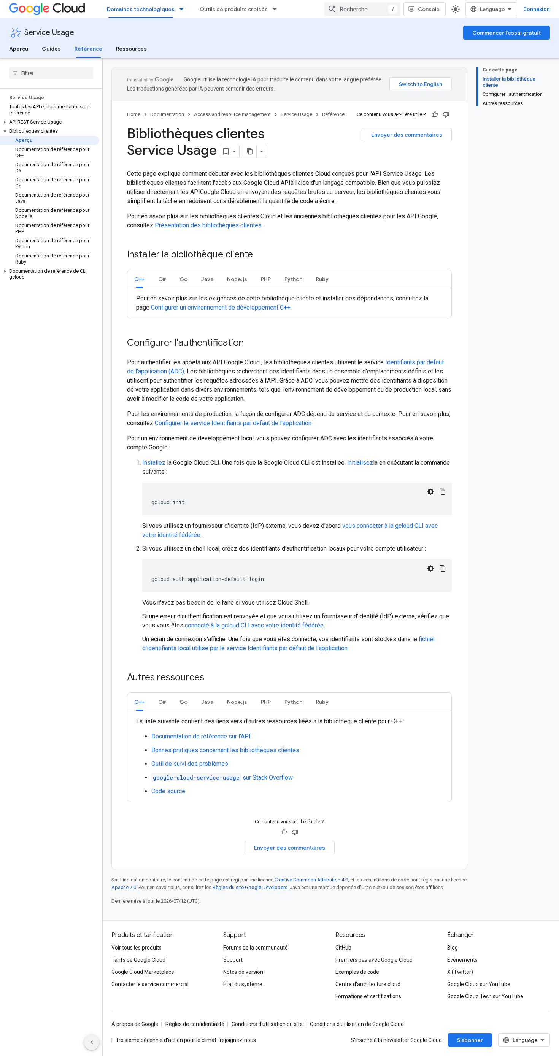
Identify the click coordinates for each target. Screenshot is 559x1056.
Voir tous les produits (136, 948)
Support (233, 960)
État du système (242, 984)
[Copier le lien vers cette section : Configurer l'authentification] (251, 343)
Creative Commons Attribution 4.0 (311, 880)
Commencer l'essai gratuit (506, 32)
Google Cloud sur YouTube (478, 984)
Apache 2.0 (123, 887)
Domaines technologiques (141, 9)
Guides (51, 48)
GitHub (343, 948)
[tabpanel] (289, 303)
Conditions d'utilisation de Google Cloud (357, 1024)
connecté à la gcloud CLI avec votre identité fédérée (254, 625)
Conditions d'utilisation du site (267, 1024)
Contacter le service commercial (150, 984)
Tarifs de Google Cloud (138, 960)
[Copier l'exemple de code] (443, 492)
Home (133, 114)
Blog (452, 948)
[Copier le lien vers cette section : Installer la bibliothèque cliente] (260, 255)
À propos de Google (134, 1024)
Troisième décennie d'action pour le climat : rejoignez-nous (186, 1040)
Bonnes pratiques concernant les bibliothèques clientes (225, 750)
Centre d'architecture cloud (367, 984)
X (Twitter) (460, 972)
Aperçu (18, 48)
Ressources (131, 48)
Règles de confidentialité (194, 1024)
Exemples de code (357, 972)
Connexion (536, 9)
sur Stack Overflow (223, 777)
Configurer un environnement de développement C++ (221, 307)
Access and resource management (232, 114)
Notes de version (243, 972)
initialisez (360, 462)
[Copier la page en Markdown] (250, 151)
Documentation (167, 114)
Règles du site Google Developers (250, 887)
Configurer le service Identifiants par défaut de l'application (233, 423)
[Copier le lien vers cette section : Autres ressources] (211, 678)
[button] (49, 122)
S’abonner (470, 1040)
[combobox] (362, 9)
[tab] (139, 279)
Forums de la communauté (255, 948)
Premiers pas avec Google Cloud (374, 960)
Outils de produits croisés (234, 9)
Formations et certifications (368, 996)
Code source (168, 791)
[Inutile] (446, 114)
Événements (462, 960)
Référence (88, 48)
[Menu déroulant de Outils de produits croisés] (277, 9)
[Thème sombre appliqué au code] (430, 492)
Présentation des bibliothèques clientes (208, 225)
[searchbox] (51, 73)
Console (429, 9)
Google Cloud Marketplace (142, 972)
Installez (153, 462)
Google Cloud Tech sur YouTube (485, 996)
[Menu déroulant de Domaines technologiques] (184, 9)
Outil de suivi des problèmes (189, 763)
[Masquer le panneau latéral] (91, 1042)
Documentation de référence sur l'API (201, 736)
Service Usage (49, 32)
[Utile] (434, 114)
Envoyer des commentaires (406, 134)
